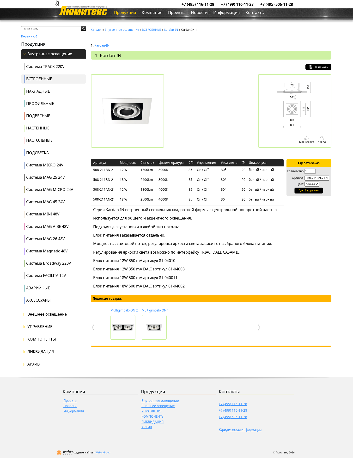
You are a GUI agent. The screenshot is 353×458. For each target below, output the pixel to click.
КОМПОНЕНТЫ (41, 339)
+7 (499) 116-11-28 (237, 4)
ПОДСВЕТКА (37, 152)
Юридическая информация (240, 429)
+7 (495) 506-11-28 (276, 4)
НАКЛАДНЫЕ (38, 91)
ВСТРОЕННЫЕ (39, 78)
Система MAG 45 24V (45, 201)
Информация (226, 12)
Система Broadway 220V (48, 263)
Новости (199, 12)
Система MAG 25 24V (45, 177)
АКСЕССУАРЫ (38, 300)
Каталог (96, 30)
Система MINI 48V (43, 214)
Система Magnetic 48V (47, 251)
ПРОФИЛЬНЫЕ (40, 103)
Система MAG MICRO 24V (49, 189)
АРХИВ (33, 364)
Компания (152, 12)
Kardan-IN (171, 30)
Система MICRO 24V (44, 165)
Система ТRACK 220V (45, 66)
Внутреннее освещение (49, 54)
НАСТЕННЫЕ (37, 128)
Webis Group (103, 452)
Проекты (176, 12)
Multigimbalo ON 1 (155, 310)
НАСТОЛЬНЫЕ (39, 140)
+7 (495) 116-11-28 (198, 4)
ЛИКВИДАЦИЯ (40, 351)
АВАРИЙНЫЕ (38, 288)
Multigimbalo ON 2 (124, 310)
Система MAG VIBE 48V (47, 226)
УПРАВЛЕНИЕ (39, 326)
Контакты (255, 12)
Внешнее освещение (47, 314)
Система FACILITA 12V (46, 275)
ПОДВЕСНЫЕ (38, 115)
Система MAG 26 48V (45, 238)
